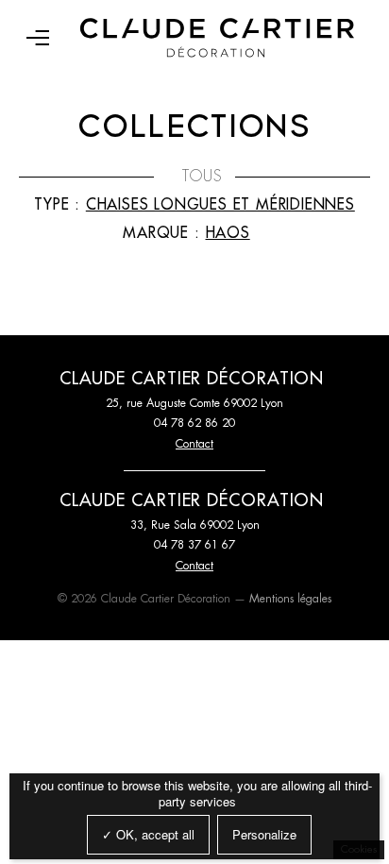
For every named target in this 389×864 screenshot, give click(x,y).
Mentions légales (290, 598)
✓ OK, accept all (148, 834)
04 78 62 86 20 (194, 423)
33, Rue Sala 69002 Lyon (195, 525)
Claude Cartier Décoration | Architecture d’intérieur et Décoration (217, 38)
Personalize (264, 834)
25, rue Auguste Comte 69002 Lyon (194, 403)
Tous (202, 176)
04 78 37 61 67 (194, 545)
